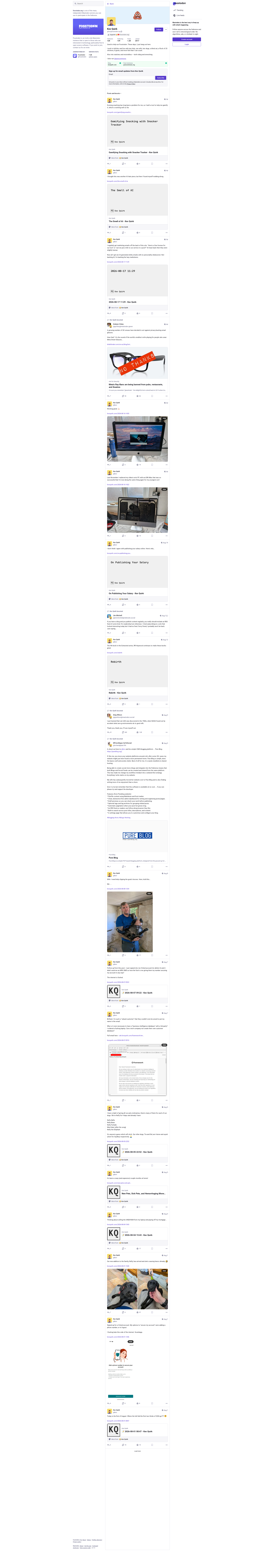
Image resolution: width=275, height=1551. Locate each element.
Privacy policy (77, 1542)
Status (89, 1540)
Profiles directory (97, 1540)
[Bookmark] (152, 163)
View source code (85, 1548)
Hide (164, 418)
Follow (158, 29)
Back (112, 4)
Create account (186, 39)
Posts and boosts (113, 93)
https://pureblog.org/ (114, 751)
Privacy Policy (131, 84)
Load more (137, 1451)
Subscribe (160, 78)
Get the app (87, 1546)
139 (118, 41)
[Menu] (166, 29)
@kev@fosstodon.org (113, 31)
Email (111, 74)
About (84, 1540)
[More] (166, 163)
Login (187, 44)
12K (108, 41)
